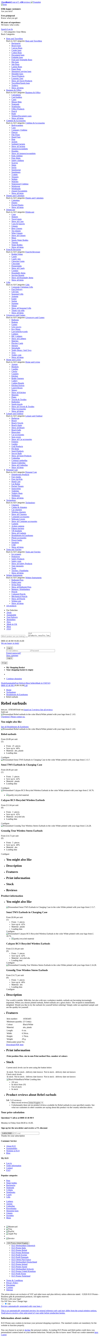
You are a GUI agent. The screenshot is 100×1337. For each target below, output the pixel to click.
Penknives (15, 556)
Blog (8, 626)
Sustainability (11, 1148)
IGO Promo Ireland (19, 1264)
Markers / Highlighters (20, 589)
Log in (9, 648)
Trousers (14, 177)
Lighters (14, 334)
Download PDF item (14, 1045)
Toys (13, 353)
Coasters (14, 374)
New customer (12, 655)
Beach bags (16, 46)
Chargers (15, 505)
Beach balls (16, 430)
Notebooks (15, 106)
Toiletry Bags (17, 493)
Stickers (14, 346)
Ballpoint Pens (17, 580)
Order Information (13, 1165)
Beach (14, 420)
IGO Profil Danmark (20, 1257)
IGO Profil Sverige (19, 1255)
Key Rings (15, 329)
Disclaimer (10, 1285)
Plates (13, 397)
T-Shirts (9, 1190)
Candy (14, 256)
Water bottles (11, 1183)
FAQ (8, 629)
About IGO (11, 1146)
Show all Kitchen (18, 392)
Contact (9, 1168)
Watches (14, 181)
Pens (8, 1180)
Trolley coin (16, 355)
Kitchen (14, 376)
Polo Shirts (15, 158)
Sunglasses (15, 172)
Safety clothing (17, 160)
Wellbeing (15, 495)
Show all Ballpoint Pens (21, 587)
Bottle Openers (17, 378)
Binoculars (15, 432)
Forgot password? (13, 653)
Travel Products (17, 76)
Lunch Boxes (17, 388)
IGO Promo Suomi (19, 1267)
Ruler (13, 113)
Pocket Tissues (17, 486)
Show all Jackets (18, 146)
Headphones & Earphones (22, 535)
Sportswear (16, 170)
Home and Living (13, 360)
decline (27, 1330)
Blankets (15, 367)
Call (25, 685)
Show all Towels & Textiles (22, 406)
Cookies (14, 271)
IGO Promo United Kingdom (17, 1243)
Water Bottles (17, 245)
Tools (13, 568)
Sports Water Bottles (19, 240)
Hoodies (14, 151)
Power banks (16, 540)
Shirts (13, 165)
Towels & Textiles (18, 399)
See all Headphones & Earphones (15, 727)
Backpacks (15, 43)
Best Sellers (31, 683)
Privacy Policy (12, 1283)
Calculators (16, 95)
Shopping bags (12, 1211)
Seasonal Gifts (17, 294)
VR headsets (16, 531)
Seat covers (16, 437)
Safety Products (17, 559)
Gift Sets (15, 292)
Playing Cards (17, 343)
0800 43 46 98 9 (8, 685)
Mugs (13, 238)
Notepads (15, 104)
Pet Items (15, 449)
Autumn (14, 296)
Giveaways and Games (15, 315)
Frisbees (14, 442)
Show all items (17, 88)
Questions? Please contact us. (13, 717)
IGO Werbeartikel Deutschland (24, 1262)
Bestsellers (10, 619)
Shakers (14, 217)
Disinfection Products (20, 474)
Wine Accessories (18, 409)
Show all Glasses (18, 235)
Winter (14, 306)
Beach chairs (16, 425)
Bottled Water (17, 254)
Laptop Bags (16, 67)
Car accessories (17, 435)
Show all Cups (17, 221)
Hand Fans (15, 137)
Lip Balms (15, 484)
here (96, 1332)
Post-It (14, 111)
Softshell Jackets (18, 144)
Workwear (15, 186)
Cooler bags (16, 50)
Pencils (14, 592)
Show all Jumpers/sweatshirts (23, 153)
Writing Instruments (14, 575)
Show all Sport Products (21, 456)
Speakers (15, 542)
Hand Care (15, 481)
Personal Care (12, 470)
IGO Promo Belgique (20, 1252)
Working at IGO (13, 1151)
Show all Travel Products (21, 81)
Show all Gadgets (18, 533)
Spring (14, 301)
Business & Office (13, 90)
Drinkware (10, 210)
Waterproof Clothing (19, 184)
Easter (14, 299)
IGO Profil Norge (18, 1274)
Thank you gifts (17, 310)
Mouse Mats (16, 102)
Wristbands (16, 188)
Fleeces (14, 132)
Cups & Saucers (18, 224)
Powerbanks (11, 1208)
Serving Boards (17, 275)
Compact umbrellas (19, 460)
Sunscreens (16, 488)
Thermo (14, 242)
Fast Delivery (17, 289)
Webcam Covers (18, 519)
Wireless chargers (18, 512)
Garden (14, 444)
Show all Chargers (19, 514)
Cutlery (14, 381)
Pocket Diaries (17, 205)
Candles (14, 369)
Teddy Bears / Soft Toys (21, 350)
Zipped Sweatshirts (19, 191)
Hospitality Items (18, 273)
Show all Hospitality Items (22, 278)
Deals (8, 612)
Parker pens (16, 582)
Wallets (14, 179)
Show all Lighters (18, 338)
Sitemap (9, 1290)
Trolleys (14, 85)
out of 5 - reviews (15, 2)
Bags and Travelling (14, 38)
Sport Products (17, 451)
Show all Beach (17, 428)
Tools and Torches (13, 549)
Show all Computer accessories (24, 521)
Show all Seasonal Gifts (21, 308)
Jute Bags (15, 64)
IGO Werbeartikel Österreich (23, 1245)
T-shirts (14, 174)
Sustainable (11, 615)
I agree (4, 1335)
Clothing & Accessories (16, 121)
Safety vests (16, 561)
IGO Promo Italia (18, 1248)
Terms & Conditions (14, 1280)
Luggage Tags (17, 78)
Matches (14, 341)
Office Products (17, 109)
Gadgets (14, 524)
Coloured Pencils (18, 594)
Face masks (16, 477)
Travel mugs (16, 219)
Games (14, 324)
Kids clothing (17, 156)
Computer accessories (20, 517)
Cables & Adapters (19, 507)
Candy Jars (16, 259)
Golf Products (17, 446)
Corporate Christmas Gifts (22, 287)
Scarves (14, 163)
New (8, 622)
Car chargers (16, 510)
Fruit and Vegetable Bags (21, 60)
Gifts (8, 282)
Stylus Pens (16, 585)
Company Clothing (19, 130)
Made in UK (11, 624)
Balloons (15, 320)
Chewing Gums (17, 261)
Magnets (14, 395)
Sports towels (17, 404)
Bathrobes (15, 402)
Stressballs (15, 348)
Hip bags (15, 62)
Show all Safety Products (21, 563)
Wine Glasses (17, 233)
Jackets (14, 142)
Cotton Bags (16, 53)
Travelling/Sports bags (20, 83)
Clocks (14, 371)
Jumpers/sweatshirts (19, 149)
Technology (11, 500)
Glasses (14, 226)
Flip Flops (15, 135)
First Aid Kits (17, 479)
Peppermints (16, 266)
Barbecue (15, 418)
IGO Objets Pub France (21, 1259)
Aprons (14, 364)
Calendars (15, 200)
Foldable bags (17, 57)
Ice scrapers (16, 554)
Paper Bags (16, 69)
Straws (14, 390)
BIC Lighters (16, 336)
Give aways (16, 327)
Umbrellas (15, 458)
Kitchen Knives (17, 385)
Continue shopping (14, 679)
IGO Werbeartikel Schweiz (22, 1269)
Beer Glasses (16, 228)
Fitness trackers (17, 528)
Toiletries (15, 491)
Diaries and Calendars (15, 196)
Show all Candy (18, 268)
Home (8, 690)
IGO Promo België (19, 1250)
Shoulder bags (17, 74)
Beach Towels (17, 423)
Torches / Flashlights (19, 570)
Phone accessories (18, 538)
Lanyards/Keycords (19, 331)
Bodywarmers (17, 125)
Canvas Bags (16, 48)
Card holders (16, 97)
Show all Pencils (18, 599)
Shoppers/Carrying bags (21, 71)
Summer (14, 303)
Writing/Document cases (21, 116)
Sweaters (10, 1215)
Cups (13, 214)
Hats (13, 139)
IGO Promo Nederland (20, 1276)
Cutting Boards (17, 383)
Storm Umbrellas (18, 463)
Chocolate (15, 263)
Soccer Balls (16, 453)
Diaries (14, 203)
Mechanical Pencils (19, 596)
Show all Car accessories (21, 439)
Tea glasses (16, 231)
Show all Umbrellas (19, 465)
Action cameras (17, 526)
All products (11, 606)
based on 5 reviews (38, 710)
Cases (13, 99)
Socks (13, 167)
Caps (13, 128)
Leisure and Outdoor (14, 413)
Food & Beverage (13, 249)
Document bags (17, 55)
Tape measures (17, 566)
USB (13, 545)
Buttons (14, 322)
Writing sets (16, 601)
